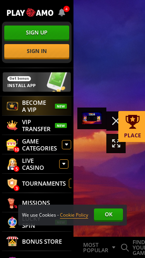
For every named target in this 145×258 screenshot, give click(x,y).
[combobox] (62, 12)
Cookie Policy (74, 215)
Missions (36, 203)
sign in (37, 51)
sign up (37, 32)
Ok (109, 214)
